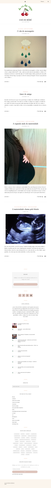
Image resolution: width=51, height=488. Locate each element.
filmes (16, 445)
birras (28, 437)
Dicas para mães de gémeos (17, 407)
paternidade (28, 450)
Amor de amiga (25, 94)
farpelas (35, 443)
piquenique (35, 450)
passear (22, 450)
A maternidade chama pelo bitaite (25, 209)
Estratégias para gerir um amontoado (19, 411)
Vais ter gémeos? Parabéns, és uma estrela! (26, 334)
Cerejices (14, 398)
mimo (36, 447)
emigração (22, 441)
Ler (12, 415)
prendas (23, 452)
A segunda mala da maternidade (25, 124)
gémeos (20, 447)
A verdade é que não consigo (23, 323)
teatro (22, 454)
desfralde (33, 439)
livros (25, 447)
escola (33, 441)
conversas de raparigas (25, 439)
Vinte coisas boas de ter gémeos (24, 372)
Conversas (25, 91)
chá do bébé (33, 437)
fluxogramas (22, 445)
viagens (27, 454)
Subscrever (25, 284)
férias (34, 445)
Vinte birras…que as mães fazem (24, 329)
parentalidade (16, 450)
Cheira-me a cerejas (16, 400)
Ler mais (6, 81)
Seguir (25, 472)
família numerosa (28, 443)
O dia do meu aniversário (22, 350)
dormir (16, 441)
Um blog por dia (15, 424)
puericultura (29, 452)
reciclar (35, 452)
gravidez (15, 447)
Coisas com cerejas (16, 402)
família (21, 443)
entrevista (28, 441)
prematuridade (16, 452)
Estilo (13, 409)
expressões (15, 443)
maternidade (30, 447)
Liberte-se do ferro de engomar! (24, 356)
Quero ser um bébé (28, 28)
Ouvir (13, 418)
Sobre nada (14, 422)
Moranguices (14, 416)
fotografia (29, 445)
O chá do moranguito (25, 31)
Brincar (13, 396)
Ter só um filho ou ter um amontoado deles (26, 367)
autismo (23, 437)
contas (16, 439)
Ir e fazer (20, 28)
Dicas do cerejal (21, 121)
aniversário (17, 437)
